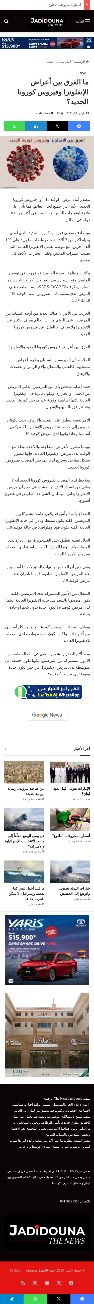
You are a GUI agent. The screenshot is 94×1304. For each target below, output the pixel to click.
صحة (50, 62)
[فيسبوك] (79, 126)
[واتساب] (14, 126)
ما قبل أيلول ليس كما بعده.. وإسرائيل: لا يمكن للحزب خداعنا (26, 894)
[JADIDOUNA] (47, 21)
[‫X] (57, 126)
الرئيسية (79, 62)
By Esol (15, 1270)
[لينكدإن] (36, 126)
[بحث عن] (6, 23)
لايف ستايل (63, 62)
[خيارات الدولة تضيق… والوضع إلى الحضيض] (70, 871)
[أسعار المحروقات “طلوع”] (70, 819)
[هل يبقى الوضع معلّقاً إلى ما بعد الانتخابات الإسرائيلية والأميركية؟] (24, 819)
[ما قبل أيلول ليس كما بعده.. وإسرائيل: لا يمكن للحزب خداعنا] (24, 871)
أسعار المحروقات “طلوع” (64, 5)
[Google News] (47, 715)
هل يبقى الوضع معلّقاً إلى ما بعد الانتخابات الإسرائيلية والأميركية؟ (24, 841)
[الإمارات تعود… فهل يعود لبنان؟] (70, 772)
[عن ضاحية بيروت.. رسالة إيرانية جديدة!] (24, 772)
